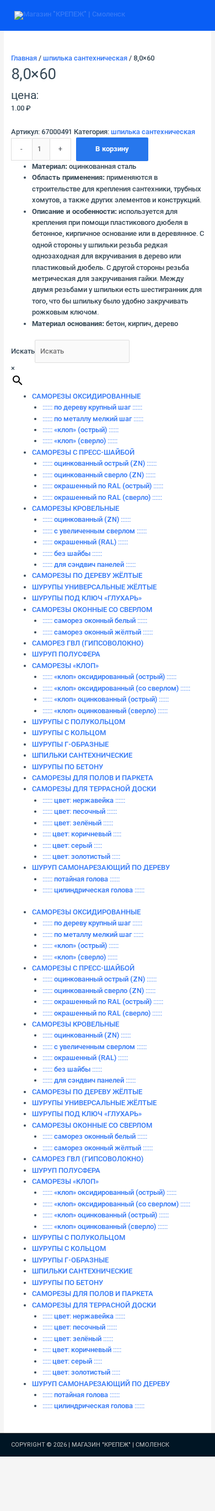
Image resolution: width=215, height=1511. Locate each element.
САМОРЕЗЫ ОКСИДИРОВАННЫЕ (86, 396)
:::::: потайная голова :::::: (81, 879)
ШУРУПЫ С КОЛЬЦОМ (69, 733)
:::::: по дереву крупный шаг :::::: (92, 407)
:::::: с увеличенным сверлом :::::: (94, 531)
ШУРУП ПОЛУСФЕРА (66, 654)
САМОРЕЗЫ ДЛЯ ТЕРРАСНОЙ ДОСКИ (94, 789)
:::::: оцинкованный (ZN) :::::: (86, 519)
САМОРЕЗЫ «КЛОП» (65, 665)
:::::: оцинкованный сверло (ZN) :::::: (98, 475)
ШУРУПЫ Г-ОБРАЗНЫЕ (70, 744)
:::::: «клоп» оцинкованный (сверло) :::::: (105, 711)
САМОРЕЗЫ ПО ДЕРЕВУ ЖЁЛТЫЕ (87, 575)
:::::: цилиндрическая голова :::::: (93, 890)
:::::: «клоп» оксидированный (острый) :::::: (109, 676)
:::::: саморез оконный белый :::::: (94, 620)
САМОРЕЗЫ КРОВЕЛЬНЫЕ (75, 508)
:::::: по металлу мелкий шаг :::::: (92, 419)
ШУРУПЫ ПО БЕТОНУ (67, 767)
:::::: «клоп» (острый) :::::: (80, 430)
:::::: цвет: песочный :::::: (79, 811)
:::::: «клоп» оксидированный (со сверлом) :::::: (116, 688)
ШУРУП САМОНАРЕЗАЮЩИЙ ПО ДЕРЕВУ (101, 867)
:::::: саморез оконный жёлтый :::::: (97, 632)
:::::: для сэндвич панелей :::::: (89, 564)
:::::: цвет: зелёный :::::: (77, 823)
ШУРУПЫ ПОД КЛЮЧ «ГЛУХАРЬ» (87, 598)
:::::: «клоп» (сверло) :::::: (79, 441)
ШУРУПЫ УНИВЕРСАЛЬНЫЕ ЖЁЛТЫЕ (94, 587)
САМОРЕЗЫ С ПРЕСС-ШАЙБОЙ (83, 452)
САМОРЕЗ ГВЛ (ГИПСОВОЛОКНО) (87, 643)
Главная (24, 58)
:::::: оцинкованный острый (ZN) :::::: (99, 463)
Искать (23, 351)
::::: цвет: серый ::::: (72, 845)
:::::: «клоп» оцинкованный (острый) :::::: (105, 699)
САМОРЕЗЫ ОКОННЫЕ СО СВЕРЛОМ (92, 609)
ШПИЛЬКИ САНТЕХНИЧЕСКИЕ (82, 755)
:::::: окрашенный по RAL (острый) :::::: (102, 486)
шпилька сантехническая (85, 58)
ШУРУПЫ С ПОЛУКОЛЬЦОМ (78, 722)
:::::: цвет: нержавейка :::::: (83, 800)
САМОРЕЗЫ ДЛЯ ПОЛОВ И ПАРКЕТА (92, 778)
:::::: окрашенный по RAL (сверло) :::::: (102, 497)
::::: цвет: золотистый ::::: (81, 856)
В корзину (112, 149)
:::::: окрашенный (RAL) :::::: (85, 542)
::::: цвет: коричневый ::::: (81, 834)
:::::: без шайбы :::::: (72, 553)
